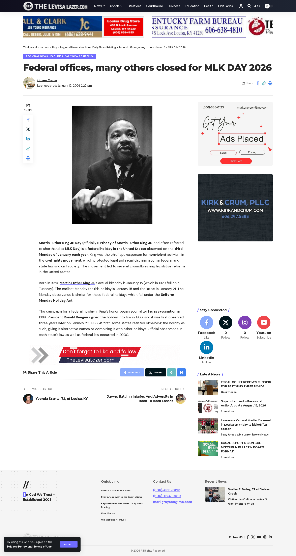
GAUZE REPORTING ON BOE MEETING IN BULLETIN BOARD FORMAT (242, 447)
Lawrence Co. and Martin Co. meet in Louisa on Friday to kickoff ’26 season (246, 425)
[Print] (270, 83)
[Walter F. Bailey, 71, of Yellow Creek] (215, 494)
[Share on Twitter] (28, 129)
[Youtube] (264, 328)
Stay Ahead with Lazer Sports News (245, 434)
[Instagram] (245, 328)
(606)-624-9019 (167, 496)
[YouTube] (259, 537)
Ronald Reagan (76, 317)
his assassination (162, 311)
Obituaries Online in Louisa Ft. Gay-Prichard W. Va (248, 501)
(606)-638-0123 (166, 490)
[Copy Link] (264, 83)
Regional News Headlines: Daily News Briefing (59, 56)
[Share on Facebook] (257, 83)
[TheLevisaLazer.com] (55, 6)
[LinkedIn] (207, 353)
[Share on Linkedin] (28, 139)
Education (228, 411)
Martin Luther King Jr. (77, 283)
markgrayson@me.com (172, 502)
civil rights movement (63, 260)
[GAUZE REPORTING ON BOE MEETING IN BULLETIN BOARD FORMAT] (208, 448)
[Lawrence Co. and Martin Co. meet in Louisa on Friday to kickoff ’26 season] (208, 425)
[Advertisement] (235, 275)
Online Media (47, 80)
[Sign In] (241, 6)
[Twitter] (226, 328)
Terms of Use (42, 546)
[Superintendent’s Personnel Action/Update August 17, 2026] (208, 406)
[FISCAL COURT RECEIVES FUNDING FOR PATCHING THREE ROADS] (208, 387)
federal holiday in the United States (117, 248)
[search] (249, 6)
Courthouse (229, 392)
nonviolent (157, 254)
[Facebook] (207, 328)
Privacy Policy (17, 546)
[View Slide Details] (83, 26)
